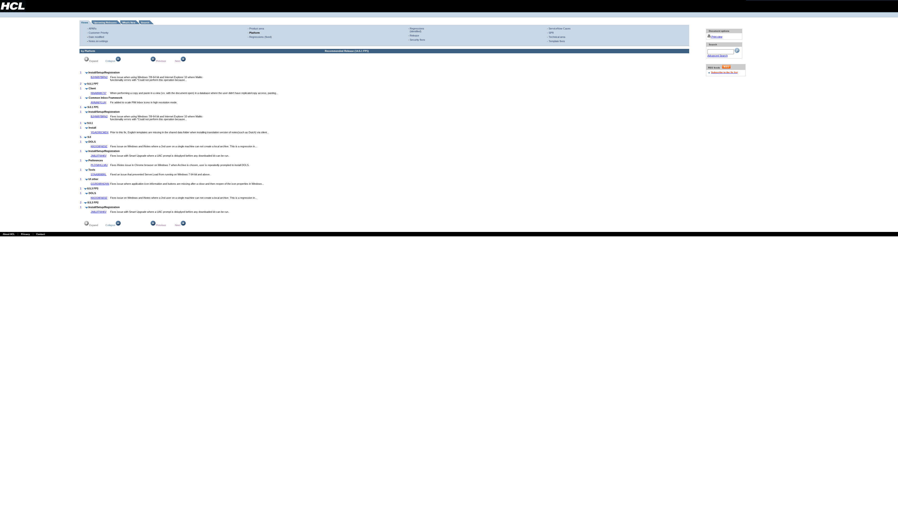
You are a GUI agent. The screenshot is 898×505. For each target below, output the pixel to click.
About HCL (9, 234)
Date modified (96, 37)
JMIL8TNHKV (98, 155)
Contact (40, 234)
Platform (254, 32)
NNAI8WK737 (98, 93)
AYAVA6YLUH (98, 102)
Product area (256, 28)
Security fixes (417, 39)
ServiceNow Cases (560, 28)
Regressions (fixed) (260, 37)
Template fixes (557, 41)
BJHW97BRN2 (99, 77)
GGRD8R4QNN (100, 183)
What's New (128, 22)
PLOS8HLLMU (99, 165)
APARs (93, 28)
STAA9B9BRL (98, 174)
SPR (551, 32)
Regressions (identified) (417, 30)
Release (414, 35)
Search (145, 22)
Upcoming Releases (105, 22)
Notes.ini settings (98, 41)
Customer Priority (99, 32)
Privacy (25, 234)
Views (84, 22)
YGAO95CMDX (100, 132)
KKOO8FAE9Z (99, 146)
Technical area (557, 37)
